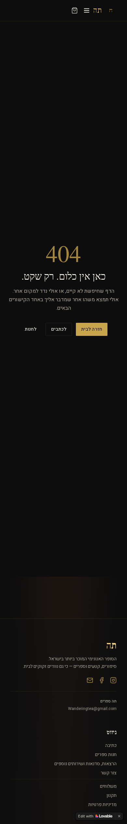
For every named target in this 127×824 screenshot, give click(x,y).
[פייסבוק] (101, 680)
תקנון (111, 795)
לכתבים (58, 329)
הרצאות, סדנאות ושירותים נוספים (85, 763)
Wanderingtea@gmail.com (92, 709)
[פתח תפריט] (86, 10)
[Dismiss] (119, 816)
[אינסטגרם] (113, 680)
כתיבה (111, 745)
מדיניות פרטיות (102, 804)
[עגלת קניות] (74, 10)
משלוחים (108, 786)
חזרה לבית (91, 329)
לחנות (30, 329)
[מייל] (90, 680)
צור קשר (109, 772)
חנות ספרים (106, 754)
